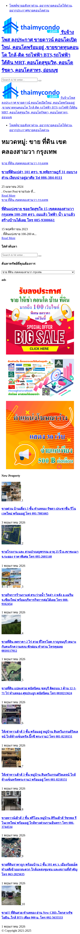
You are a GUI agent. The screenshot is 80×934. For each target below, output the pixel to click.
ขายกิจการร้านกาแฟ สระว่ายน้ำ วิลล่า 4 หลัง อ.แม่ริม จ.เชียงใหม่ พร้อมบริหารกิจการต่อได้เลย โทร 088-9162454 (37, 599)
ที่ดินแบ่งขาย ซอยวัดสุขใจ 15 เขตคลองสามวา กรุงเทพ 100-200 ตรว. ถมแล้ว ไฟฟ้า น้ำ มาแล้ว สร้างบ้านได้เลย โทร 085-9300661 (38, 214)
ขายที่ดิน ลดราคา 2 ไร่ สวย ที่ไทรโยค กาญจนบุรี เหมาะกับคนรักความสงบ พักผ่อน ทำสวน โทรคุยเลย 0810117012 (39, 646)
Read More (8, 195)
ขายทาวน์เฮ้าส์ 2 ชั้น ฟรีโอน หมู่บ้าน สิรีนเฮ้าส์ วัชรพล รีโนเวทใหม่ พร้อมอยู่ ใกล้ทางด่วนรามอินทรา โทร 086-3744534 (39, 822)
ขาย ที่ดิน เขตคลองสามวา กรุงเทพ (25, 163)
